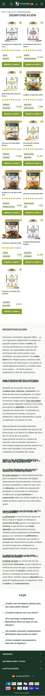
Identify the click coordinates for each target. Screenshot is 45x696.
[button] (7, 50)
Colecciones (11, 12)
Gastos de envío (10, 669)
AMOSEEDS (7, 654)
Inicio (3, 12)
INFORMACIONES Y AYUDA (13, 661)
